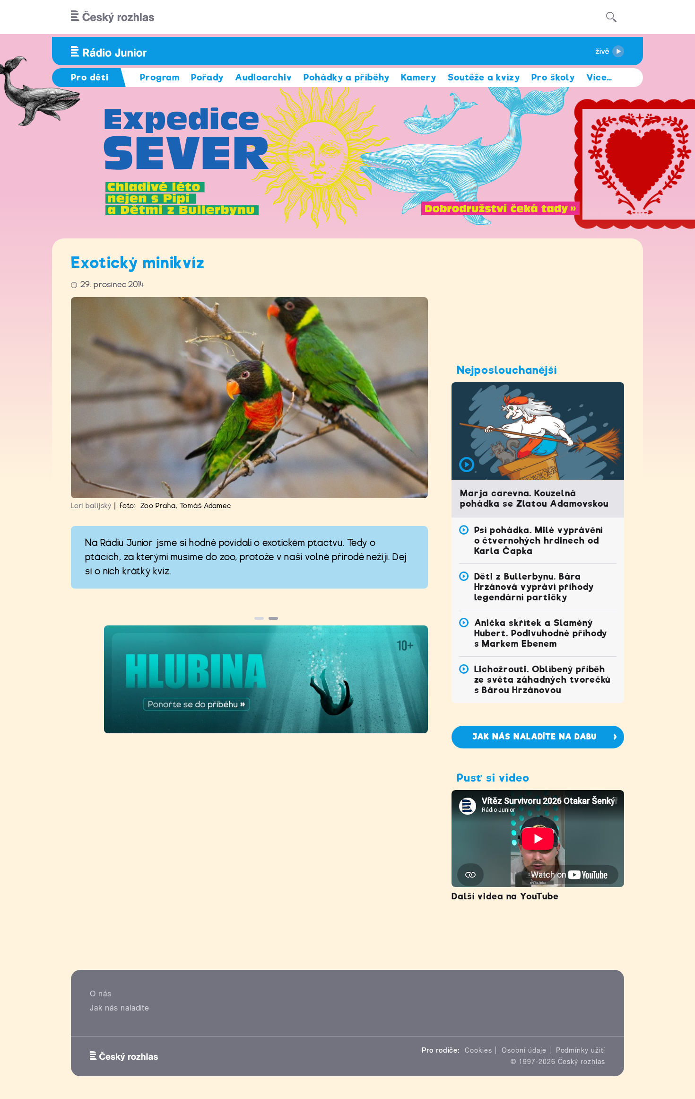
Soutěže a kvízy (484, 77)
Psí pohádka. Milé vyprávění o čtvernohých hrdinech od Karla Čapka (538, 540)
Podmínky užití (580, 1050)
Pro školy (553, 77)
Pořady (207, 77)
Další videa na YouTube (505, 896)
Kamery (418, 77)
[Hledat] (611, 17)
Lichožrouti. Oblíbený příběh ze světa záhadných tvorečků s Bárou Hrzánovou (542, 679)
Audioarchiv (263, 77)
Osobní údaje (524, 1050)
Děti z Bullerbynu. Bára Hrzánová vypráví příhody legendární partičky (534, 586)
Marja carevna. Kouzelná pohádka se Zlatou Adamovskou (534, 498)
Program (160, 77)
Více (599, 77)
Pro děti (90, 77)
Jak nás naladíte (119, 1007)
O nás (101, 993)
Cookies (478, 1050)
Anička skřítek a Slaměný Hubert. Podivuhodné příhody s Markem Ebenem (541, 633)
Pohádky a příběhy (347, 77)
